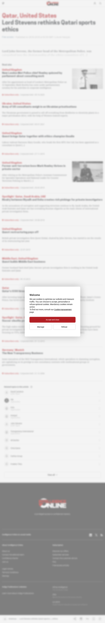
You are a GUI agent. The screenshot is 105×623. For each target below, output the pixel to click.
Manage (40, 327)
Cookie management (63, 309)
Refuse (64, 327)
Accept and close (52, 320)
